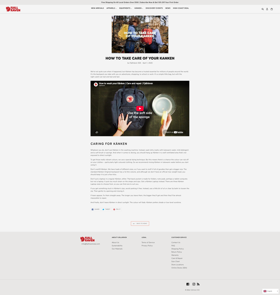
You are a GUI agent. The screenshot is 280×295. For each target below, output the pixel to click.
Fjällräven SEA (195, 290)
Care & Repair (177, 258)
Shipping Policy (178, 249)
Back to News (141, 223)
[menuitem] (97, 8)
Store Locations (178, 265)
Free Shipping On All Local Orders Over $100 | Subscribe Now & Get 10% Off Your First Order (139, 2)
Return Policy (177, 252)
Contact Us (176, 242)
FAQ (173, 246)
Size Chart (176, 261)
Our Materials (117, 249)
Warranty (175, 255)
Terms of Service (148, 242)
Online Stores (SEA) (179, 268)
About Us (115, 242)
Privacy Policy (147, 246)
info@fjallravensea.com (90, 244)
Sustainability (117, 246)
